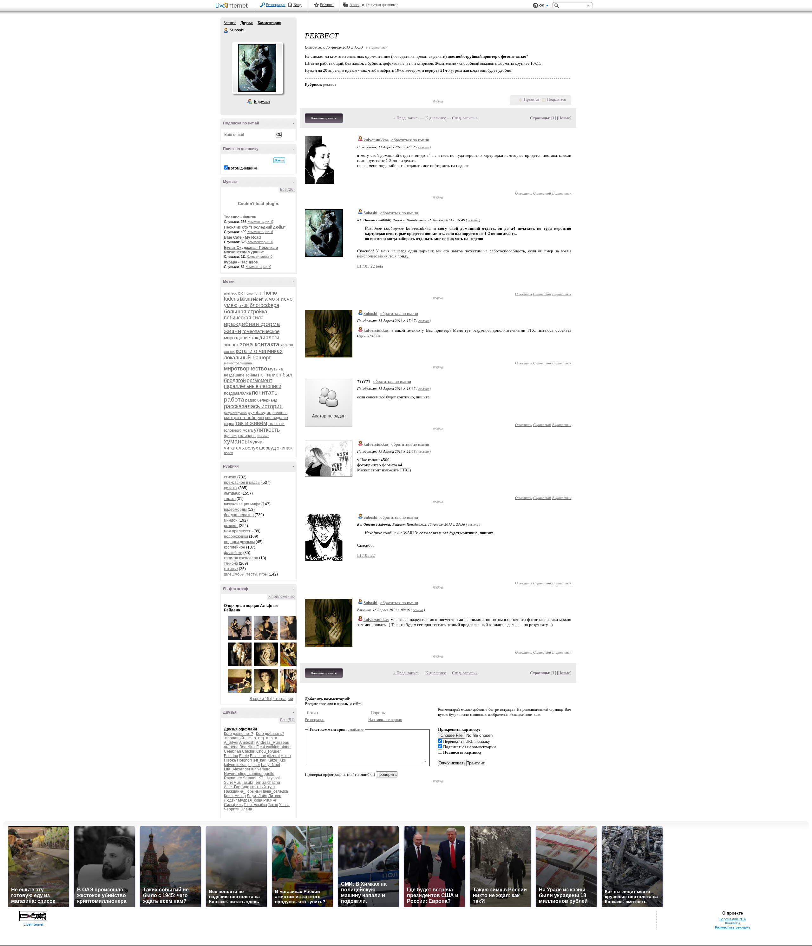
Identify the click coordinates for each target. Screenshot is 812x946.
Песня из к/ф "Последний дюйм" (255, 227)
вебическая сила (244, 317)
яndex (228, 453)
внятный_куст (262, 787)
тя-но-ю (231, 563)
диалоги (269, 338)
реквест (231, 525)
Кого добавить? (270, 733)
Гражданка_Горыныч (243, 791)
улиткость (267, 430)
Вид (544, 6)
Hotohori (244, 760)
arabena (231, 747)
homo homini (254, 293)
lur (253, 769)
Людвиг (230, 800)
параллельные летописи (252, 386)
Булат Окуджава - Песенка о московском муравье (251, 249)
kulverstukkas (235, 765)
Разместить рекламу (732, 927)
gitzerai (273, 756)
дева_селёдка (275, 791)
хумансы (236, 441)
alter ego (230, 293)
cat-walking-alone (275, 747)
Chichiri (248, 751)
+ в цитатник (376, 47)
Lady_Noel (270, 765)
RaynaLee (233, 778)
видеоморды (235, 509)
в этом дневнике (242, 168)
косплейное (234, 547)
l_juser (254, 765)
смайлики (356, 729)
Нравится (531, 99)
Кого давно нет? (238, 733)
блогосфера (264, 305)
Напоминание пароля (385, 719)
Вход (297, 5)
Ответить (523, 193)
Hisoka (230, 760)
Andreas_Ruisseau (272, 742)
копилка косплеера (241, 558)
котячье (231, 569)
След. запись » (465, 118)
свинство (279, 413)
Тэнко (273, 805)
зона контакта (259, 344)
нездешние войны (240, 375)
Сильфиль (233, 805)
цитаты (230, 488)
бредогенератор (239, 515)
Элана (246, 809)
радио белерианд (261, 400)
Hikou (286, 756)
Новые (564, 118)
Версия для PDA (732, 919)
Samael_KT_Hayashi (261, 778)
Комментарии (269, 23)
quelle (269, 773)
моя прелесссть (238, 531)
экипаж (284, 447)
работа (234, 399)
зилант (231, 344)
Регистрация (275, 5)
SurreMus (232, 782)
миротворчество (245, 368)
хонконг (263, 436)
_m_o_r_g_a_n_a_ (262, 738)
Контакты (732, 923)
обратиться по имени (410, 139)
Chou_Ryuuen (269, 751)
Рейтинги (327, 5)
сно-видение (276, 418)
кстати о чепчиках (259, 351)
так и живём (251, 423)
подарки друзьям (239, 542)
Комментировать (324, 118)
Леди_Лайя (257, 796)
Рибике (269, 800)
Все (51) (287, 720)
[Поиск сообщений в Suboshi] (279, 160)
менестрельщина (238, 363)
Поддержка (535, 5)
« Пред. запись (406, 118)
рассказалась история (253, 406)
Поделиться (556, 99)
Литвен (274, 796)
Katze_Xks (276, 760)
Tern (257, 782)
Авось (354, 5)
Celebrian (232, 751)
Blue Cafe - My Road (242, 237)
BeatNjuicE (249, 747)
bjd (241, 293)
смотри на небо (240, 417)
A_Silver (231, 742)
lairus (245, 299)
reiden (257, 299)
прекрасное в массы (242, 482)
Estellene (258, 756)
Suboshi (226, 30)
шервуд (267, 447)
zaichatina (271, 782)
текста (230, 498)
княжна (229, 352)
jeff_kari (259, 760)
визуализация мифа (242, 504)
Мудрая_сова (250, 800)
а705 (244, 305)
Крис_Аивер (235, 796)
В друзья (262, 101)
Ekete (244, 756)
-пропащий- (234, 738)
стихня (230, 477)
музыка (275, 368)
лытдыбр (232, 493)
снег (261, 418)
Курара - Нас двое (241, 262)
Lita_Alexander (237, 769)
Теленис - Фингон (240, 217)
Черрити (231, 809)
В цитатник (561, 193)
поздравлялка (237, 393)
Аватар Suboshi (257, 68)
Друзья (246, 23)
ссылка (423, 146)
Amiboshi (247, 742)
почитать (265, 392)
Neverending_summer (243, 773)
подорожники (236, 536)
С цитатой (542, 193)
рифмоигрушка (235, 413)
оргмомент (259, 380)
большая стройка (245, 312)
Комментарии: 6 (260, 232)
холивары (247, 435)
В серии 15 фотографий (271, 698)
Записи (230, 23)
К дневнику (435, 118)
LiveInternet (233, 6)
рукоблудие (260, 412)
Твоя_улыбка (255, 805)
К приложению (281, 596)
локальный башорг (247, 358)
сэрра (229, 424)
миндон (231, 520)
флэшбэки (233, 552)
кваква (286, 345)
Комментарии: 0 (260, 221)
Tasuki (247, 782)
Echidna (231, 756)
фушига (230, 436)
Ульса (284, 805)
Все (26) (287, 189)
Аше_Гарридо (236, 787)
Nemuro (264, 769)
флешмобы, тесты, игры (246, 574)
